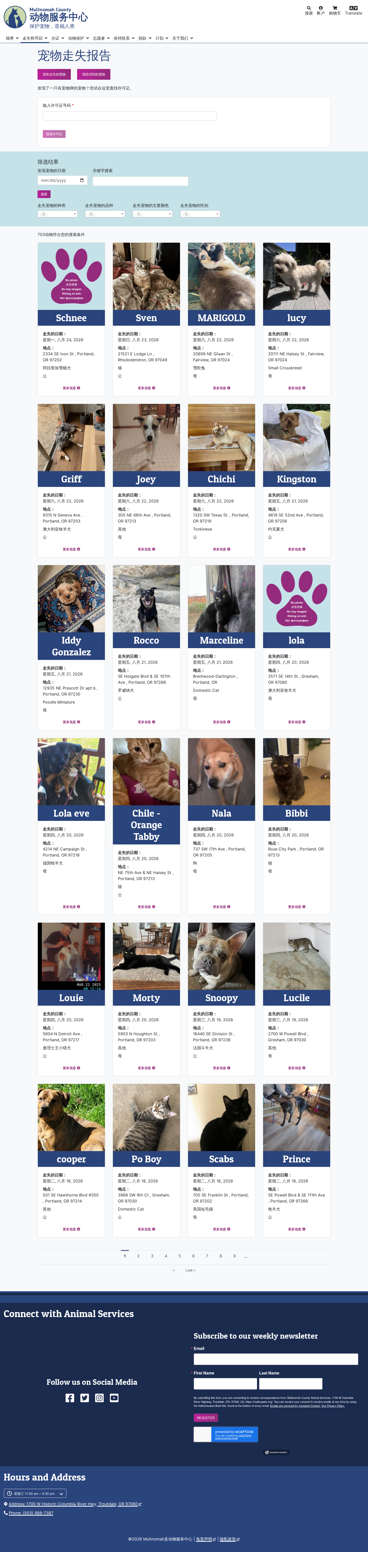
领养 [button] (10, 38)
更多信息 (69, 388)
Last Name (269, 1373)
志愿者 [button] (99, 38)
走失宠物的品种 (99, 205)
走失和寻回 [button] (33, 38)
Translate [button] (353, 13)
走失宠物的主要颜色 (151, 205)
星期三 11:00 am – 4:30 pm (34, 1494)
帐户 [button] (321, 13)
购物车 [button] (335, 13)
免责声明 (204, 1538)
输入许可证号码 (57, 105)
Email (199, 1348)
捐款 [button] (143, 38)
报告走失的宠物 (54, 74)
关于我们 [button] (181, 38)
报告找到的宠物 (93, 74)
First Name (204, 1373)
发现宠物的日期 (52, 170)
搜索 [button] (309, 13)
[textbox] (57, 214)
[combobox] (58, 213)
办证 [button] (56, 38)
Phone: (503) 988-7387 (31, 1512)
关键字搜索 (103, 170)
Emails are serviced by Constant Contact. (295, 1406)
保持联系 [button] (122, 38)
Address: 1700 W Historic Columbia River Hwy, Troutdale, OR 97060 (73, 1503)
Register (206, 1417)
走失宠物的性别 (194, 205)
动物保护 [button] (76, 38)
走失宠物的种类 (52, 205)
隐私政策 (228, 1538)
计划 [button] (160, 38)
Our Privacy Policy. (333, 1406)
